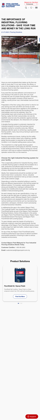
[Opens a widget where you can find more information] (31, 416)
